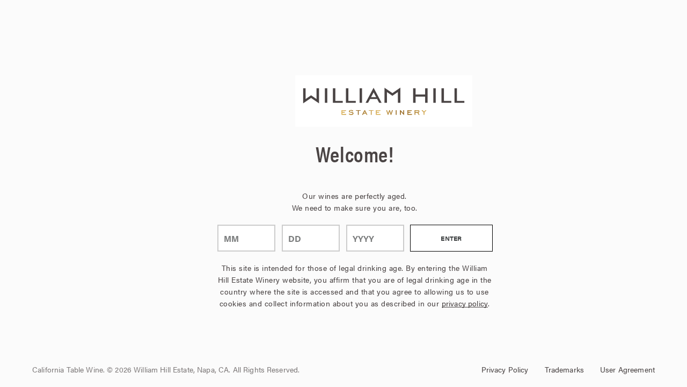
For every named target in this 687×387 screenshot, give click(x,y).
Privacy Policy (505, 369)
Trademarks (564, 369)
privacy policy (465, 303)
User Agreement (627, 369)
